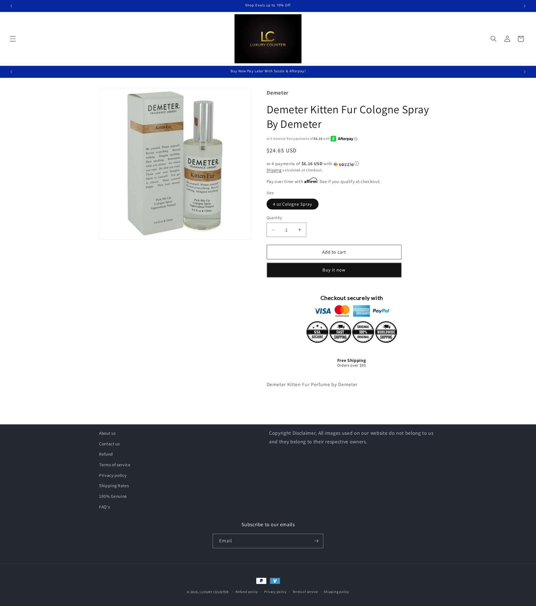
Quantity (274, 217)
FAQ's (104, 506)
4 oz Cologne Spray (292, 204)
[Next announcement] (524, 6)
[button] (13, 38)
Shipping (274, 170)
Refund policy (247, 592)
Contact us (109, 443)
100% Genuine (113, 496)
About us (107, 433)
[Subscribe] (316, 541)
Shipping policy (336, 592)
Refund (106, 454)
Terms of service (115, 464)
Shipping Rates (114, 485)
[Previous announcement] (11, 6)
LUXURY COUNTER (214, 592)
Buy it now (334, 270)
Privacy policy (112, 475)
